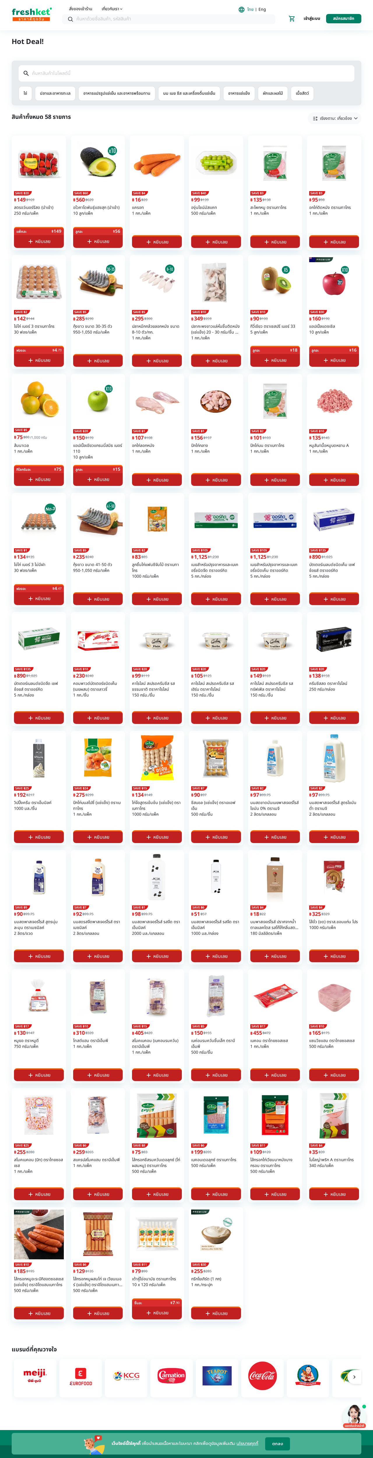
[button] (334, 118)
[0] (292, 19)
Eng (262, 10)
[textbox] (174, 19)
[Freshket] (32, 15)
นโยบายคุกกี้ (247, 1444)
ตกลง (277, 1444)
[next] (354, 1377)
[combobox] (168, 19)
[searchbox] (168, 19)
